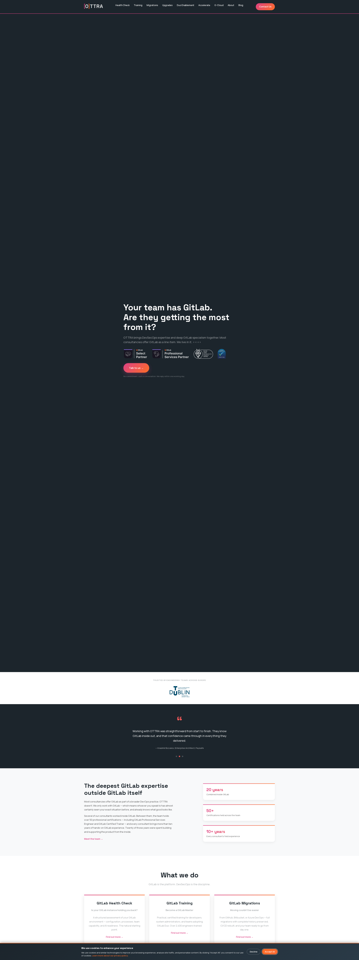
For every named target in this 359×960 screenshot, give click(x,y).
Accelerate (204, 5)
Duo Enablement (185, 5)
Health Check (122, 5)
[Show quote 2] (179, 757)
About (231, 5)
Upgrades (167, 5)
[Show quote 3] (182, 757)
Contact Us (265, 6)
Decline (253, 951)
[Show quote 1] (176, 757)
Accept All (270, 951)
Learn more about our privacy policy (110, 955)
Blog (240, 5)
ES (119, 10)
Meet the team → (93, 840)
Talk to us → (136, 368)
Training (138, 5)
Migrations (152, 5)
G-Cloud (219, 5)
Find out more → (114, 938)
